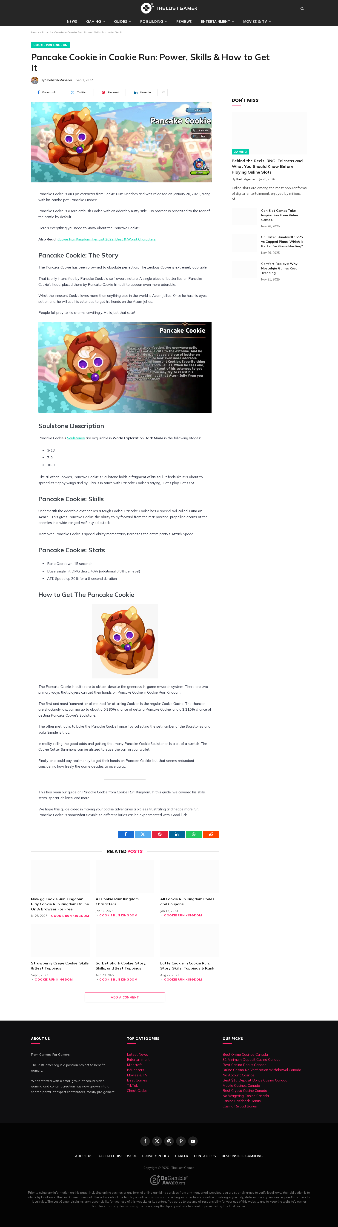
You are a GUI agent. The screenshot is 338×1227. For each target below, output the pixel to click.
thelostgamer (245, 179)
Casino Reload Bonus (240, 1106)
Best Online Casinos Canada (245, 1054)
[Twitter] (15, 217)
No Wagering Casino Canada (246, 1096)
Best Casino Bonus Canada (244, 1065)
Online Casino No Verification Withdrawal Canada (262, 1070)
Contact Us (205, 1156)
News (72, 21)
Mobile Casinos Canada (241, 1085)
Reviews (184, 21)
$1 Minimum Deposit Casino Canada (252, 1059)
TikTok (132, 1085)
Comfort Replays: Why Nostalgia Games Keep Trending (279, 268)
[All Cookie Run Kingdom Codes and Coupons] (189, 876)
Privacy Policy (155, 1156)
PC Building (151, 21)
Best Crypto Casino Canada (245, 1090)
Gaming (93, 21)
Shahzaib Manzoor (58, 80)
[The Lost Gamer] (169, 8)
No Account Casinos (239, 1075)
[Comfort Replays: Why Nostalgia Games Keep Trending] (244, 269)
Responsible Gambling (242, 1156)
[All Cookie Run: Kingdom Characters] (125, 876)
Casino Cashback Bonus (242, 1101)
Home (35, 32)
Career (181, 1156)
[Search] (302, 8)
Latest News (137, 1054)
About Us (84, 1156)
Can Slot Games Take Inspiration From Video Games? (279, 215)
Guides (120, 21)
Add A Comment (125, 997)
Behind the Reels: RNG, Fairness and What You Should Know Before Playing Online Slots (267, 166)
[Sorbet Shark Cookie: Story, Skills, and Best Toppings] (125, 940)
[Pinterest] (15, 227)
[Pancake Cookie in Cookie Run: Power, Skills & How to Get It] (121, 181)
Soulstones (76, 438)
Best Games (137, 1080)
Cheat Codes (137, 1090)
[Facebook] (15, 206)
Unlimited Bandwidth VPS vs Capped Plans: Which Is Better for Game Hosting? (282, 241)
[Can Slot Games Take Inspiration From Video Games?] (244, 216)
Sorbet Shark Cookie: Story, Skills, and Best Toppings (121, 965)
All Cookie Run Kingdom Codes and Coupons (187, 901)
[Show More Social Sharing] (163, 92)
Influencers (135, 1070)
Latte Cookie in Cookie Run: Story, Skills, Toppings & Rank (187, 965)
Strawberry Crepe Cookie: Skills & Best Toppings (60, 965)
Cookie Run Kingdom (50, 45)
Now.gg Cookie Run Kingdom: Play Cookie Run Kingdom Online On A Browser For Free (60, 904)
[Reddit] (15, 238)
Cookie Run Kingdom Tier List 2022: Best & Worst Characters (106, 239)
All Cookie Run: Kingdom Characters (117, 901)
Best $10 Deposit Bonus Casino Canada (255, 1080)
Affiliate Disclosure (117, 1156)
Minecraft (134, 1065)
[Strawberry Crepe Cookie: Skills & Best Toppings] (60, 940)
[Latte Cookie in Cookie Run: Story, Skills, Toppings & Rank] (189, 940)
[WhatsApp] (15, 248)
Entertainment (215, 21)
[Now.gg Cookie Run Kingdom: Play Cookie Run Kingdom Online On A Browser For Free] (60, 876)
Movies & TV (255, 21)
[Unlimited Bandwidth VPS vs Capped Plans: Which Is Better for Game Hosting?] (244, 243)
